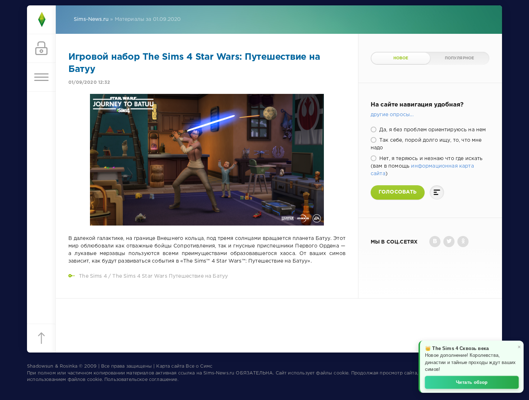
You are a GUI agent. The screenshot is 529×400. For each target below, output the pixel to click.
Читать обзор (472, 382)
